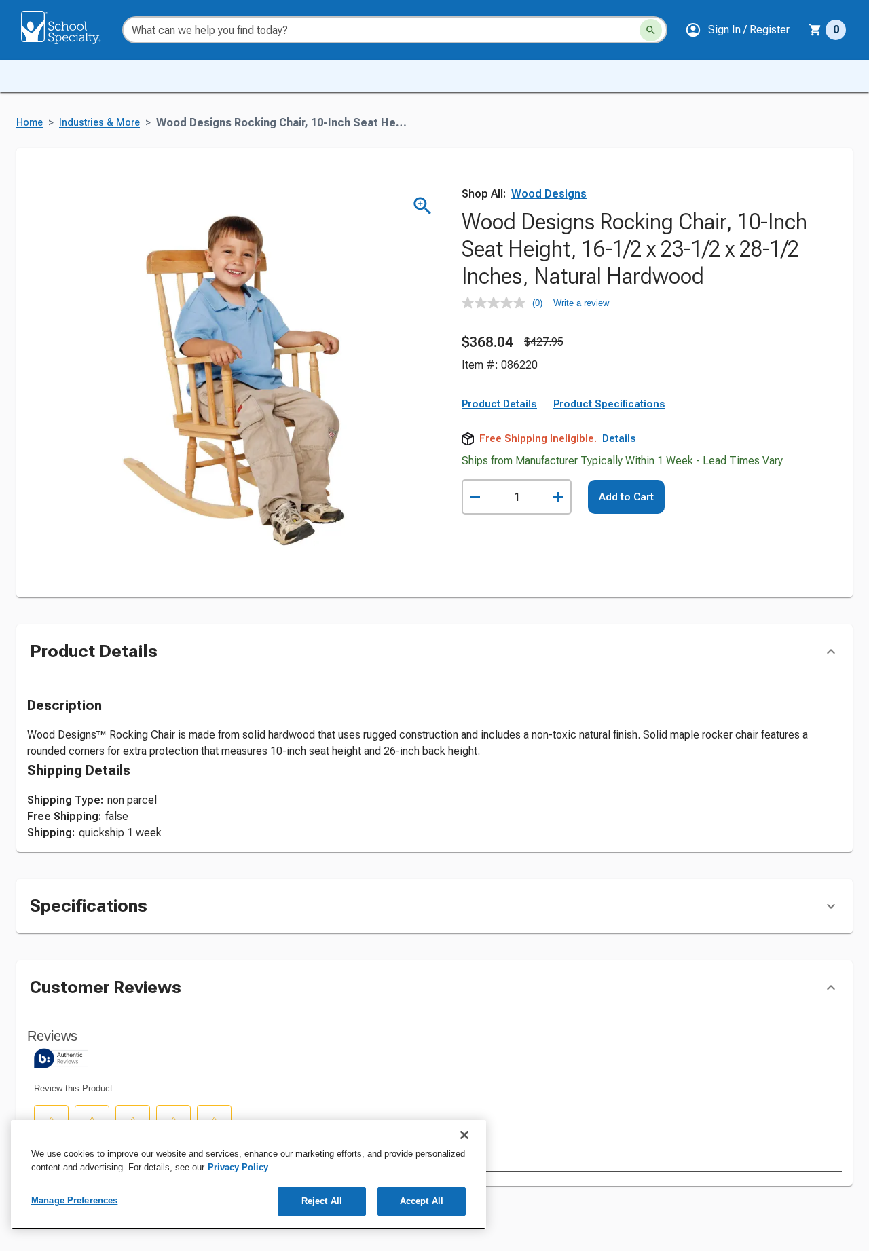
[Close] (464, 1135)
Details (619, 438)
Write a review (581, 303)
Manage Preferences (74, 1200)
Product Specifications (609, 404)
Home (29, 122)
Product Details (499, 404)
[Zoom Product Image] (422, 206)
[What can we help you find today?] (651, 30)
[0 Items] (815, 30)
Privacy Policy (238, 1167)
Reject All (321, 1201)
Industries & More (99, 122)
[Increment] (558, 497)
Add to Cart (626, 497)
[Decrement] (475, 497)
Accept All (421, 1201)
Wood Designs (549, 193)
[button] (737, 30)
